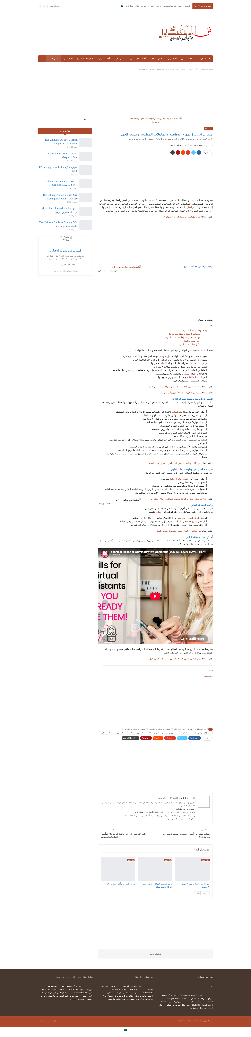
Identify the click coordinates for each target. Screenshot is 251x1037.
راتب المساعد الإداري (191, 341)
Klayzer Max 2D (80, 993)
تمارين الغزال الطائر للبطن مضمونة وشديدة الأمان (178, 531)
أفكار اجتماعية (156, 59)
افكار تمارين (186, 59)
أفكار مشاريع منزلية (137, 59)
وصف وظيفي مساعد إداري (194, 330)
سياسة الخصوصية (169, 6)
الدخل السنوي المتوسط (188, 518)
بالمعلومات (177, 412)
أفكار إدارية (119, 59)
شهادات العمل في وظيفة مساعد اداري (183, 337)
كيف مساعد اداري (200, 729)
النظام (164, 363)
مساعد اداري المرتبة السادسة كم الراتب (112, 733)
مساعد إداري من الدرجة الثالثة (183, 729)
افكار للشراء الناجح (85, 59)
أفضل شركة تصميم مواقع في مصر (181, 819)
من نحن (158, 6)
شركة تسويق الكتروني (132, 986)
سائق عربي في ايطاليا (138, 996)
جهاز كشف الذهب (76, 989)
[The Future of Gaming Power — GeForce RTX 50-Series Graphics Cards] (85, 183)
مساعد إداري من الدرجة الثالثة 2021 (134, 729)
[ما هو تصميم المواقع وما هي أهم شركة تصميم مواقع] (155, 869)
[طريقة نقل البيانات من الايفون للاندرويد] (192, 869)
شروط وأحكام (140, 6)
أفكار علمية (53, 59)
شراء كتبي (129, 6)
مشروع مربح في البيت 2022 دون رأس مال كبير (180, 393)
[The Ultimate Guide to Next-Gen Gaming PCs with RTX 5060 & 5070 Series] (85, 197)
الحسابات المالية (194, 377)
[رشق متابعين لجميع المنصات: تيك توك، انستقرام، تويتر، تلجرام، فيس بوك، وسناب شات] (85, 211)
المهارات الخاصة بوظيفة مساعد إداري (183, 334)
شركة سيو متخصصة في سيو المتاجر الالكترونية (126, 999)
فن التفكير (42, 1021)
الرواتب (158, 512)
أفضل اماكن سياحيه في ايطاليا (178, 1005)
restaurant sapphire (77, 999)
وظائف (129, 541)
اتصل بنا (151, 6)
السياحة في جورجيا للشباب (133, 993)
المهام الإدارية (191, 207)
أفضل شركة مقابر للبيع (144, 812)
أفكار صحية (68, 59)
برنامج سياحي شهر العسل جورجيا (66, 996)
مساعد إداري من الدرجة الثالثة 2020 (159, 729)
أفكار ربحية (172, 59)
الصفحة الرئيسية (184, 6)
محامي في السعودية (176, 1002)
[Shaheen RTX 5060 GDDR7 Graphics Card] (85, 156)
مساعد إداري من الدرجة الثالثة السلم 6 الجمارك (196, 733)
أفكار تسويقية (104, 59)
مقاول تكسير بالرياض (58, 993)
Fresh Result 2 (207, 1005)
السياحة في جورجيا (187, 809)
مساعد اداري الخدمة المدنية (136, 733)
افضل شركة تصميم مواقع (72, 986)
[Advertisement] (95, 32)
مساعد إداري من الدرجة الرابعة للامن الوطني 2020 (163, 733)
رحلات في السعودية (196, 998)
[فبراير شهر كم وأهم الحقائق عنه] (118, 869)
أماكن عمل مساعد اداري (190, 344)
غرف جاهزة (134, 989)
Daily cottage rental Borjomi (191, 995)
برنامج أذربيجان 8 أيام (197, 1008)
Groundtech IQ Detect (56, 989)
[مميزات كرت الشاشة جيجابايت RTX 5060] (85, 170)
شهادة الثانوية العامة (179, 479)
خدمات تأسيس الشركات (196, 1002)
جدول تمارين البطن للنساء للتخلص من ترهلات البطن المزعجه (174, 659)
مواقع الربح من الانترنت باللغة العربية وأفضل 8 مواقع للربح (175, 387)
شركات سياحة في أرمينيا (118, 996)
